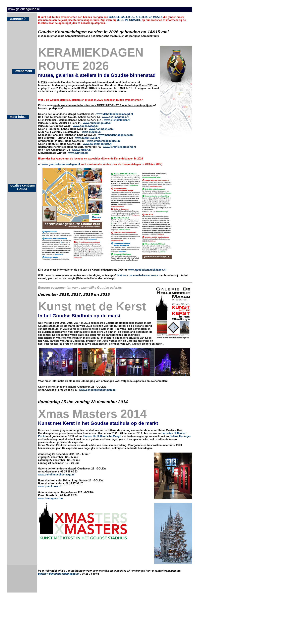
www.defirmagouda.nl (115, 116)
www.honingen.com (101, 128)
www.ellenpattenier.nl (117, 119)
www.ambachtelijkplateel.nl (104, 140)
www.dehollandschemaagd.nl (114, 113)
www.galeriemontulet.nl (97, 143)
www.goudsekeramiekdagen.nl (61, 164)
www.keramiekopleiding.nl (119, 146)
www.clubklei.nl (91, 131)
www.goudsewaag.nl (85, 125)
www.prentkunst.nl (49, 486)
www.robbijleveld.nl (87, 137)
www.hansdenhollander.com (116, 134)
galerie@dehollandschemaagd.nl (58, 573)
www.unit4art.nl (81, 149)
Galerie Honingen (180, 436)
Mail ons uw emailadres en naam (137, 275)
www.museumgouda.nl (97, 122)
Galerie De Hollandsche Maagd (102, 436)
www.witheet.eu (78, 152)
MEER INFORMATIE (129, 20)
